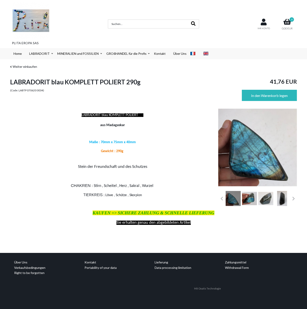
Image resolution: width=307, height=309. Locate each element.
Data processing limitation (173, 268)
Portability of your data (101, 268)
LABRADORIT (39, 53)
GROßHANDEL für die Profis (126, 53)
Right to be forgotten (29, 273)
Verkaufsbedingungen (29, 268)
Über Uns (180, 53)
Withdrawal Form (237, 268)
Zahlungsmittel (235, 262)
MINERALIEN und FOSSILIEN (78, 53)
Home (17, 53)
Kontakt (160, 53)
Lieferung (161, 262)
